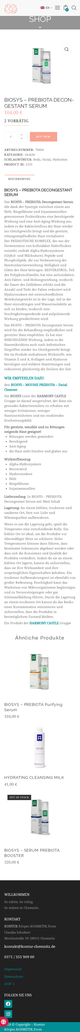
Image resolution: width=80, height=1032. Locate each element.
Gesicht (30, 154)
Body (37, 159)
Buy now (43, 136)
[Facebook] (8, 1004)
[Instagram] (8, 1014)
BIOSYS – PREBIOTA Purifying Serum (33, 707)
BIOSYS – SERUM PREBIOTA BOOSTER (32, 853)
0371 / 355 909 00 (19, 957)
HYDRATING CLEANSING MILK (34, 777)
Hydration (60, 159)
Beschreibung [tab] (19, 179)
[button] (66, 49)
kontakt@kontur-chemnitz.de (29, 946)
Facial (46, 159)
